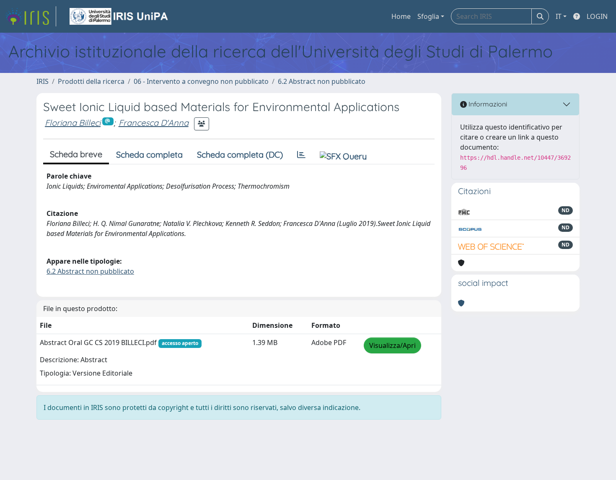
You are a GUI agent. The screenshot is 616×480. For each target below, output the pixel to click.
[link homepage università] (119, 16)
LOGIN (597, 16)
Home (401, 16)
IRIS (42, 81)
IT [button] (559, 16)
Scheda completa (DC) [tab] (240, 154)
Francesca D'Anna (154, 122)
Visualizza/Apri (392, 345)
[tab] (301, 154)
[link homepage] (30, 16)
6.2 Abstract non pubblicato (321, 81)
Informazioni (487, 104)
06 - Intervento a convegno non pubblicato (201, 81)
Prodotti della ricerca (91, 81)
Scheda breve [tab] (76, 154)
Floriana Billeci (73, 122)
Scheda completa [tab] (149, 154)
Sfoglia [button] (428, 16)
